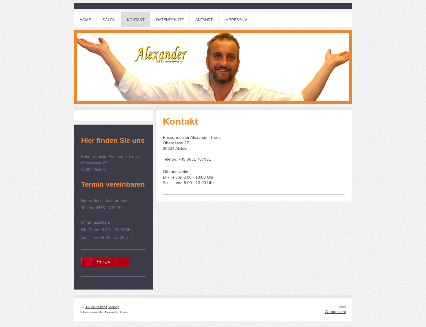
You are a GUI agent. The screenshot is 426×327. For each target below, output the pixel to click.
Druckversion (95, 307)
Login (342, 306)
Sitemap (113, 307)
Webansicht (335, 311)
